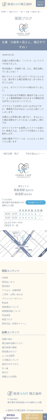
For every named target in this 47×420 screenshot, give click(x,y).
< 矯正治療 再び (10, 154)
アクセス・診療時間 (11, 290)
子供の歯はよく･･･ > (35, 154)
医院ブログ (13, 12)
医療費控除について (11, 311)
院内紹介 (6, 286)
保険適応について (10, 307)
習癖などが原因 (9, 376)
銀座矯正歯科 (20, 4)
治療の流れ (7, 339)
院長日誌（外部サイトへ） (14, 323)
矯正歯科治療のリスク (12, 343)
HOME (3, 12)
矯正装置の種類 (9, 347)
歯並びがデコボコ (10, 364)
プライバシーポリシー (12, 298)
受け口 (5, 372)
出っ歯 (5, 368)
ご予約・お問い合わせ (12, 294)
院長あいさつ (8, 282)
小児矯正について (10, 360)
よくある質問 (8, 356)
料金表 (5, 303)
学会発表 (6, 315)
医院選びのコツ (9, 351)
